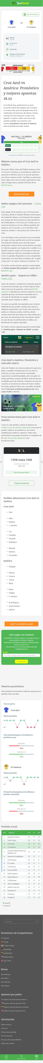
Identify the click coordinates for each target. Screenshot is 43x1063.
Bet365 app (7, 270)
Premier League (8, 945)
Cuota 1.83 (6, 278)
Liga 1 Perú (7, 961)
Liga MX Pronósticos (32, 14)
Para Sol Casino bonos (21, 472)
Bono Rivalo (5, 986)
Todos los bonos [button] (21, 483)
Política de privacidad (8, 1032)
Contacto (4, 1028)
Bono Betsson (6, 974)
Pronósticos (21, 1059)
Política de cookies (7, 1043)
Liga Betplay (7, 953)
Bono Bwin (5, 978)
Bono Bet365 (5, 982)
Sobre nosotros (6, 1024)
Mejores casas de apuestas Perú (14, 1011)
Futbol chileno (8, 957)
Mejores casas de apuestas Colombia (15, 1007)
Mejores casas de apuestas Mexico (15, 999)
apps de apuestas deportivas (15, 438)
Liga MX (6, 938)
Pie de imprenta (6, 1036)
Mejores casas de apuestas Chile (14, 1003)
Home (6, 1059)
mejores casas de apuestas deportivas (16, 427)
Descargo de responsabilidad (11, 1040)
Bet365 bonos (6, 185)
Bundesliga (7, 949)
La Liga (5, 942)
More (36, 1059)
